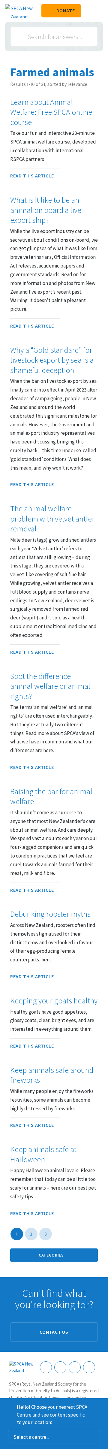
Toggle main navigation (98, 10)
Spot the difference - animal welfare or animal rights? (50, 686)
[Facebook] (46, 1367)
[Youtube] (75, 1367)
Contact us (54, 1332)
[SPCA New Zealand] (19, 11)
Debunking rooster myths (50, 914)
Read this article (32, 176)
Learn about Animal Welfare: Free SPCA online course (51, 112)
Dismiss (101, 1406)
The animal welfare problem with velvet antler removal (52, 519)
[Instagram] (60, 1367)
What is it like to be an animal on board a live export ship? (45, 210)
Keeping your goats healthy (54, 1001)
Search (21, 36)
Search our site (88, 11)
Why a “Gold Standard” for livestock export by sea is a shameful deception (52, 360)
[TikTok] (89, 1367)
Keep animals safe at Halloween (43, 1154)
